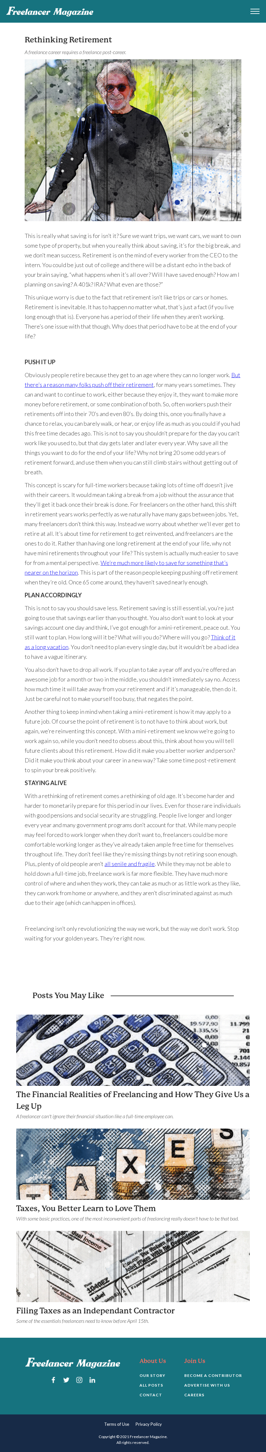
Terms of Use (116, 1424)
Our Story (152, 1375)
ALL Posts (151, 1385)
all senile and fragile (129, 863)
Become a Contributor (213, 1375)
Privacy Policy (149, 1424)
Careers (194, 1394)
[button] (254, 11)
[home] (49, 11)
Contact (150, 1394)
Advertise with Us (207, 1385)
